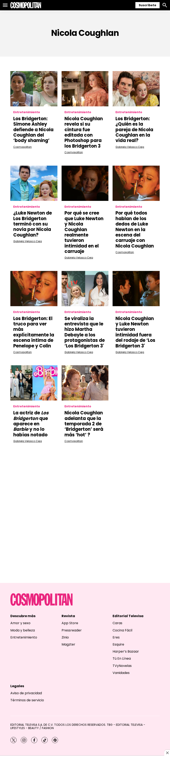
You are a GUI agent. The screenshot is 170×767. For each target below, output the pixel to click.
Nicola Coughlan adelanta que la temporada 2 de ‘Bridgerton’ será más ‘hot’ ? (83, 424)
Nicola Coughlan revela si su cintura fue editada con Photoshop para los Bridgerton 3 (83, 132)
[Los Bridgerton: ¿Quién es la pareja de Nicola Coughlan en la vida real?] (136, 88)
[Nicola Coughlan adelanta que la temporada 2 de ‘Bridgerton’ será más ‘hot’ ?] (85, 382)
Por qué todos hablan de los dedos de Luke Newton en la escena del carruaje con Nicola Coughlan (134, 229)
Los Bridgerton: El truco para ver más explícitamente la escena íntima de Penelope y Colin (33, 332)
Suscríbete (147, 5)
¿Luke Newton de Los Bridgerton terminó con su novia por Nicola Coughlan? (32, 224)
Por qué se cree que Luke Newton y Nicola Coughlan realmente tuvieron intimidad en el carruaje (83, 232)
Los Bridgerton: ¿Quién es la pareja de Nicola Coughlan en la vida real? (134, 129)
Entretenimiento (26, 112)
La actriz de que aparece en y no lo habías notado (31, 424)
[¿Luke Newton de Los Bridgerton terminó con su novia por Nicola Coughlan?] (33, 183)
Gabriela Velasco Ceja (129, 147)
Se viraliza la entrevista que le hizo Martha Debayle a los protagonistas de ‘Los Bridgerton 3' (84, 332)
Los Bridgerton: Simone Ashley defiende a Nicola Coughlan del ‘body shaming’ (33, 129)
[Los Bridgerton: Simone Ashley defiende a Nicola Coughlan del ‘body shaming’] (33, 88)
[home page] (25, 5)
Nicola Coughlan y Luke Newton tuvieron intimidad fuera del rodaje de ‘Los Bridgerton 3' (135, 332)
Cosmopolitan (22, 147)
